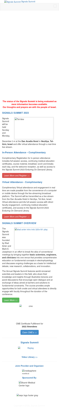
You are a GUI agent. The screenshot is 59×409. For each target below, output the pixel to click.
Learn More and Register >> (17, 175)
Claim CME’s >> (29, 332)
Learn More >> (10, 300)
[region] (29, 55)
